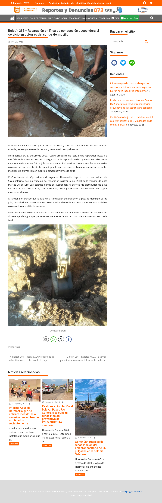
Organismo (22, 18)
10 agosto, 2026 (52, 402)
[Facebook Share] (69, 339)
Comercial (104, 18)
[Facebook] (114, 63)
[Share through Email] (46, 339)
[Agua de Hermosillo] (81, 12)
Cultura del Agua (57, 18)
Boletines (15, 347)
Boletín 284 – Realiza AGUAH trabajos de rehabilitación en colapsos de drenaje (31, 358)
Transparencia (77, 18)
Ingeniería (91, 18)
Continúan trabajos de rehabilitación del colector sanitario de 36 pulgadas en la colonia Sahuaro (104, 3)
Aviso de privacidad (81, 495)
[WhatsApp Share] (53, 339)
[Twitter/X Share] (61, 339)
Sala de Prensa (38, 18)
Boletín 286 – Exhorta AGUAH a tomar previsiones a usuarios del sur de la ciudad (83, 358)
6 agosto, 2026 (84, 437)
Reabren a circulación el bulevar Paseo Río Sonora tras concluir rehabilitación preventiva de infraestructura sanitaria (131, 103)
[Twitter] (123, 63)
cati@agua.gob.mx (132, 491)
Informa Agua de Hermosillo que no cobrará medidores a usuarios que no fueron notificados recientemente (130, 87)
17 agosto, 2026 (19, 403)
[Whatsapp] (132, 63)
